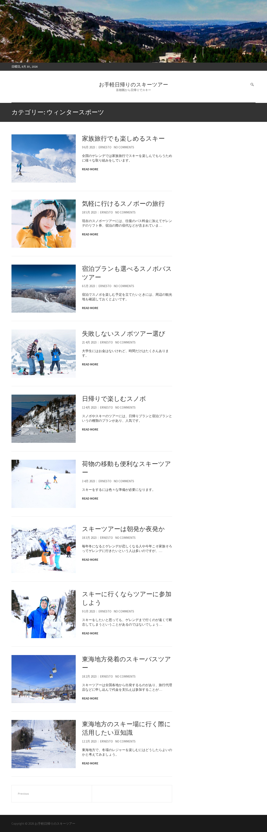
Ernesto (104, 147)
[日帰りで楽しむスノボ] (43, 419)
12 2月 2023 (89, 741)
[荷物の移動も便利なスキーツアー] (43, 484)
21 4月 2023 (89, 342)
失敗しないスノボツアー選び (123, 333)
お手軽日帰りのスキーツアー (133, 84)
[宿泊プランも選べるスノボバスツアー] (43, 289)
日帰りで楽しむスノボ (114, 399)
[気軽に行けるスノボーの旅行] (43, 223)
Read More (90, 169)
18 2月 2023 (89, 676)
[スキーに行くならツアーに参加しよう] (43, 614)
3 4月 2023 (88, 481)
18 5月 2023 (89, 212)
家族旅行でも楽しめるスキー (123, 138)
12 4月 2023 (89, 407)
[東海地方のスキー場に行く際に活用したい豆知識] (43, 744)
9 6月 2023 (88, 147)
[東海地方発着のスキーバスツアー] (43, 679)
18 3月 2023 (89, 538)
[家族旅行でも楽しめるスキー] (43, 158)
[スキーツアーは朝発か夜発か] (43, 549)
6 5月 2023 (88, 286)
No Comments (124, 147)
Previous (23, 793)
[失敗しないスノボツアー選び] (43, 354)
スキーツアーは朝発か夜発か (123, 529)
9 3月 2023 (88, 611)
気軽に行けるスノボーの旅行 (123, 203)
